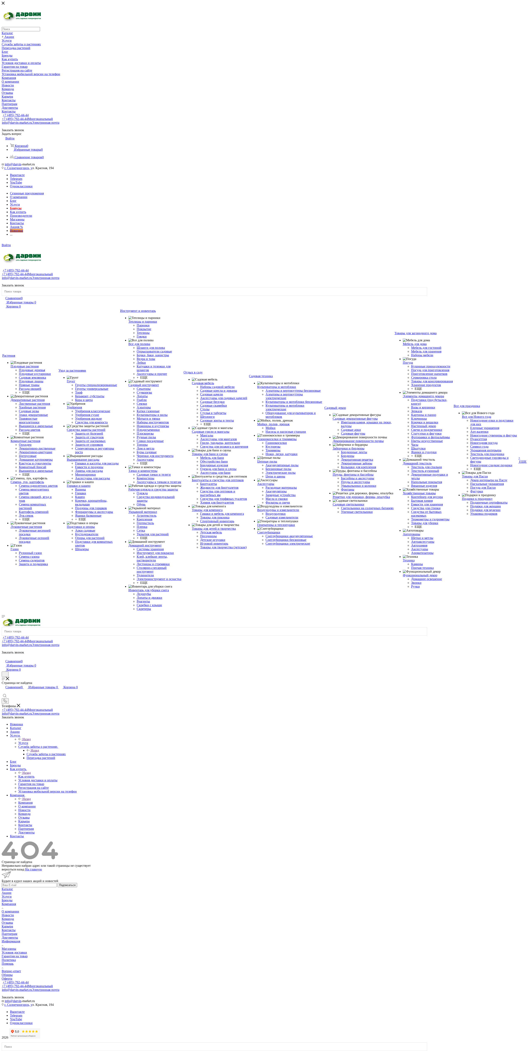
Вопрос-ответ (11, 971)
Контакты (9, 930)
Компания (25, 802)
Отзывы (7, 922)
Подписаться (67, 885)
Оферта (7, 978)
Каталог (7, 889)
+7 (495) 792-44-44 (16, 115)
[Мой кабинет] (3, 657)
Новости (8, 915)
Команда (8, 919)
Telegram (16, 179)
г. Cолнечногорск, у (18, 168)
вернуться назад (13, 869)
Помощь (7, 963)
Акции (6, 893)
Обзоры (7, 975)
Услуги (23, 743)
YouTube (16, 182)
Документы (10, 937)
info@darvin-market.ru (30, 122)
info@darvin (13, 164)
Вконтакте (17, 175)
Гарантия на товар (15, 956)
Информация (11, 941)
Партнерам (9, 934)
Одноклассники (21, 186)
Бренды (7, 900)
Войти (6, 245)
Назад (26, 739)
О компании (10, 911)
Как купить (26, 776)
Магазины (9, 948)
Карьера (7, 926)
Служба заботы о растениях (46, 754)
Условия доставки (14, 952)
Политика (9, 960)
